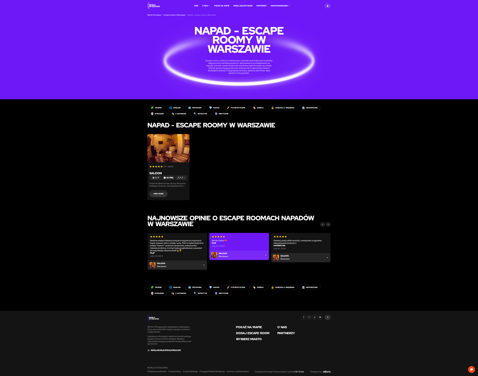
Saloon (155, 173)
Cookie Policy (174, 371)
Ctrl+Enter (299, 371)
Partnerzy (261, 6)
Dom (196, 6)
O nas (205, 6)
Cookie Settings (190, 371)
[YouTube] (320, 317)
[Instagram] (309, 317)
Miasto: (279, 6)
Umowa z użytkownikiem (238, 371)
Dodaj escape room (243, 6)
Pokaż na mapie (221, 6)
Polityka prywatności (156, 371)
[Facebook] (303, 317)
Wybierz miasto (249, 339)
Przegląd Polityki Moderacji (212, 371)
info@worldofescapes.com (166, 350)
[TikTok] (314, 317)
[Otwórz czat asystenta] (471, 369)
